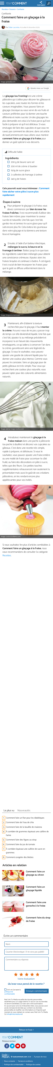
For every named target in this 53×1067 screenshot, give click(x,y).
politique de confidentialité (9, 992)
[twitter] (12, 1045)
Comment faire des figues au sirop (21, 840)
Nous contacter (9, 1061)
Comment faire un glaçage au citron (35, 873)
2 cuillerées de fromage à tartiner (26, 175)
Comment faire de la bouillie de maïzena (24, 827)
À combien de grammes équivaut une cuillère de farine (27, 833)
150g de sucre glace (20, 171)
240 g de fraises (18, 179)
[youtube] (17, 1045)
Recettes (5, 9)
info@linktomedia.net (14, 1014)
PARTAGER (41, 5)
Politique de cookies (33, 1065)
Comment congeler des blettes (19, 857)
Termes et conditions (25, 1061)
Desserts (12, 9)
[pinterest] (23, 1045)
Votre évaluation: (26, 979)
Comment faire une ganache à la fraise (36, 904)
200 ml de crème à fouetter (23, 166)
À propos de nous (40, 1057)
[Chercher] (49, 3)
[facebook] (6, 1045)
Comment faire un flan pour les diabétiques (25, 818)
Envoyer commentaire (36, 991)
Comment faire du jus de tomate (20, 844)
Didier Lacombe (13, 27)
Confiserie (20, 9)
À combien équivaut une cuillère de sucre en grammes (25, 851)
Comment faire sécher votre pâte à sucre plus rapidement (25, 191)
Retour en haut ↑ (26, 1030)
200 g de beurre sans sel (22, 162)
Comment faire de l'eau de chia (20, 822)
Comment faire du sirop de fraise (38, 919)
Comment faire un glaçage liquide (35, 888)
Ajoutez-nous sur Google (39, 88)
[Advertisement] (26, 683)
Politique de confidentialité (13, 1065)
